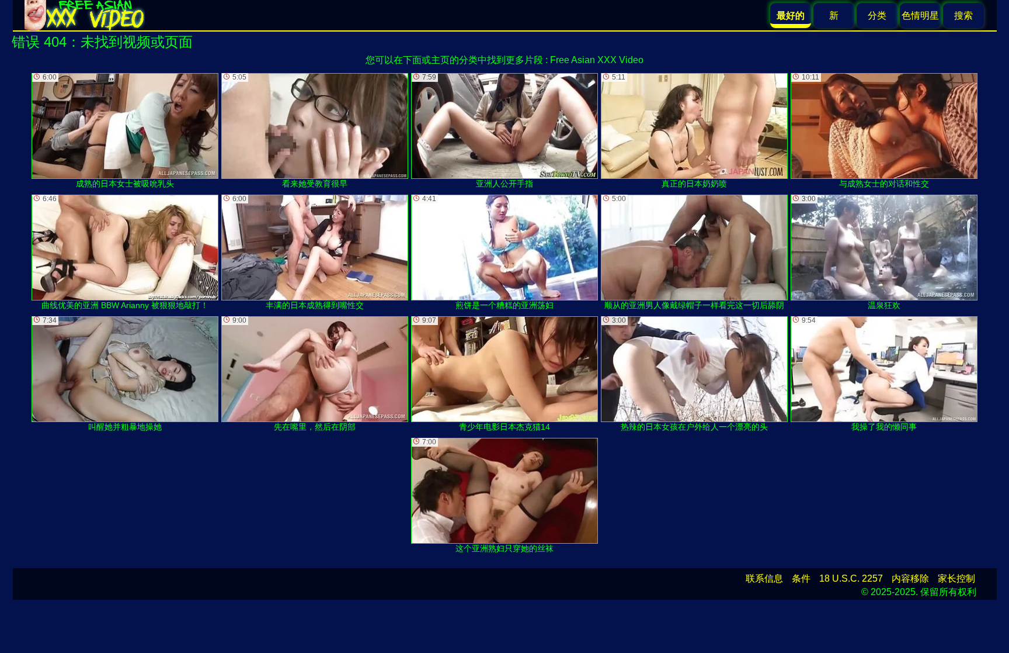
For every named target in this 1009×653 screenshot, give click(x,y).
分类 (877, 15)
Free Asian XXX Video (596, 60)
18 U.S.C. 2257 (851, 578)
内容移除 (910, 578)
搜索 (963, 15)
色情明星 (920, 15)
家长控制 (956, 578)
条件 (801, 578)
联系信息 (764, 578)
